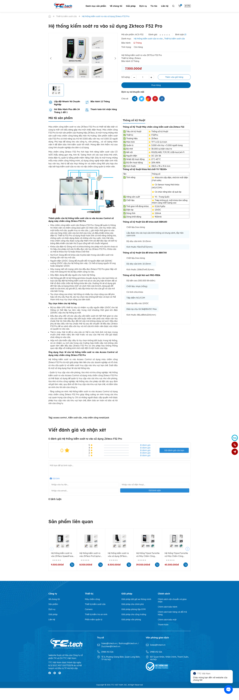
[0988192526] (235, 445)
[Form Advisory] (235, 452)
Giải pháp (131, 6)
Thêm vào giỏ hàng (174, 77)
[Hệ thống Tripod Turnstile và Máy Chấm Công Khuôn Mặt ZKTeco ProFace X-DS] (176, 541)
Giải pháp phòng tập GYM (133, 609)
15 (185, 34)
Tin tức (153, 6)
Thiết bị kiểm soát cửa (174, 38)
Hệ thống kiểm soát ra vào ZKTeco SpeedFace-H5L (62, 555)
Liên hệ (164, 6)
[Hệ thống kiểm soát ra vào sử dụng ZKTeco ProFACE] (119, 541)
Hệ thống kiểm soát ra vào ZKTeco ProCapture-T (90, 555)
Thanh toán (163, 624)
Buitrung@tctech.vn (128, 643)
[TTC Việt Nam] (63, 5)
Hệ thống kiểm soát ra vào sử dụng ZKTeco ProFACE (118, 555)
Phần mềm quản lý (93, 619)
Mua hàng (156, 85)
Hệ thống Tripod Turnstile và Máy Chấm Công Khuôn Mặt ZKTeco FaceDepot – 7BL (147, 555)
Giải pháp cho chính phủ (132, 604)
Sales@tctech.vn (109, 643)
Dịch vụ (143, 6)
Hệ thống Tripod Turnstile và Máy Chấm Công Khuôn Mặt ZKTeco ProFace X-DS (176, 555)
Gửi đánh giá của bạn (174, 450)
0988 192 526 (107, 652)
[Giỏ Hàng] (179, 6)
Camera (88, 609)
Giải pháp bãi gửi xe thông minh (136, 599)
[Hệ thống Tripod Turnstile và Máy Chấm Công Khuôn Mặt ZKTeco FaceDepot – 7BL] (147, 541)
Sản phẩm (53, 604)
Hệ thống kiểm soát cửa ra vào (148, 38)
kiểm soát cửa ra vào (70, 166)
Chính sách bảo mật (167, 619)
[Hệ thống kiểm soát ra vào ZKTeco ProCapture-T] (91, 541)
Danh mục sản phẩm (96, 6)
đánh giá (145, 445)
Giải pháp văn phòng (131, 619)
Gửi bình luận (155, 490)
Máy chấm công (92, 599)
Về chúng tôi (116, 6)
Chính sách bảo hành (167, 607)
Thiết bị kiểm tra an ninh (96, 614)
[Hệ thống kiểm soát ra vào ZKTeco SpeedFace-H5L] (62, 541)
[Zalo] (235, 438)
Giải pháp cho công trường (133, 614)
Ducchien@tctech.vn (110, 646)
